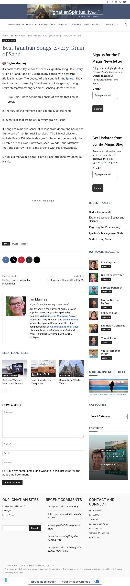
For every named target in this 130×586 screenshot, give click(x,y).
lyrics (69, 78)
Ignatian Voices (10, 376)
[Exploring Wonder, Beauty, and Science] (14, 368)
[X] (116, 2)
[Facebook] (108, 2)
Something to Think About (40, 375)
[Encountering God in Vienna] (71, 368)
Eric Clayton (108, 262)
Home (5, 35)
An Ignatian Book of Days (64, 326)
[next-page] (10, 391)
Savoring (73, 506)
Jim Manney (18, 63)
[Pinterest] (21, 259)
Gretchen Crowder (112, 275)
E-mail (96, 88)
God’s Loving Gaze (100, 239)
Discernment (108, 450)
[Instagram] (112, 2)
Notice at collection (43, 581)
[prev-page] (4, 391)
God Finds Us (70, 319)
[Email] (37, 259)
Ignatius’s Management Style (106, 233)
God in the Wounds (100, 212)
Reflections (65, 376)
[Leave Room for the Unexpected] (43, 368)
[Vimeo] (120, 2)
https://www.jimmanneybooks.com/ (49, 304)
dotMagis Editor (108, 464)
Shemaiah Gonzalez (113, 325)
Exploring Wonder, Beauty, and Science (106, 219)
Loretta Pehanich (111, 287)
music (15, 243)
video (23, 243)
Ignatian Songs (34, 35)
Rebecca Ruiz (109, 313)
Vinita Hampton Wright (111, 352)
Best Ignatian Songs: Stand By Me (65, 280)
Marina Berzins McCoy (110, 301)
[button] (126, 25)
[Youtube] (124, 2)
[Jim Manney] (4, 63)
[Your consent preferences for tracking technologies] (6, 580)
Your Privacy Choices (76, 581)
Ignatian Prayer (17, 35)
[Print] (29, 259)
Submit (98, 108)
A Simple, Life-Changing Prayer (58, 316)
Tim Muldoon (109, 338)
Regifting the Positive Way (105, 227)
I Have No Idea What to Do (108, 458)
